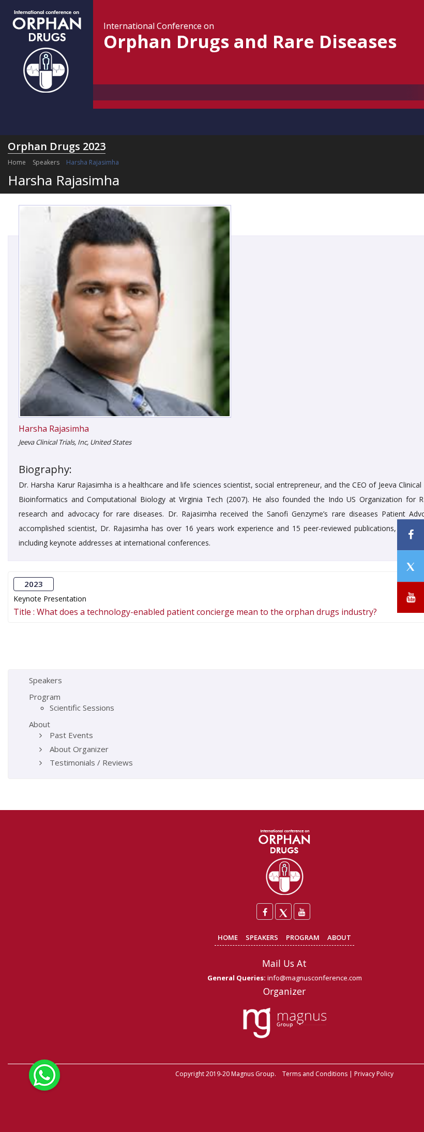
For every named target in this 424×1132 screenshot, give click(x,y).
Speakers (46, 162)
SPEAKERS (262, 937)
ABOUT (339, 937)
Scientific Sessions (82, 707)
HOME (228, 937)
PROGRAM (303, 937)
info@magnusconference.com (314, 977)
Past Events (71, 735)
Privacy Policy (373, 1073)
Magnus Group (253, 1073)
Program (44, 697)
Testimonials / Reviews (91, 762)
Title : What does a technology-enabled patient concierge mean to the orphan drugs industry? (195, 612)
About (39, 724)
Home (17, 162)
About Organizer (79, 749)
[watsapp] (44, 1074)
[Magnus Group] (284, 1023)
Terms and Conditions (314, 1073)
